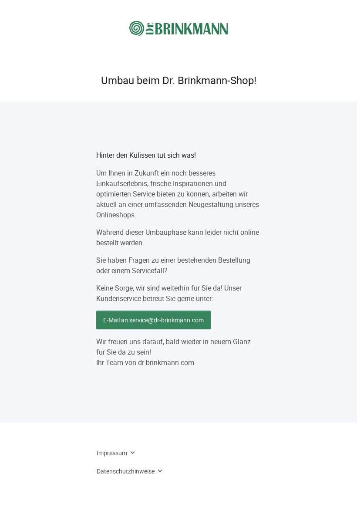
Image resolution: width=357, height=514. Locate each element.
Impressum (112, 453)
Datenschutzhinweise (126, 471)
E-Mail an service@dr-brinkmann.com (153, 320)
